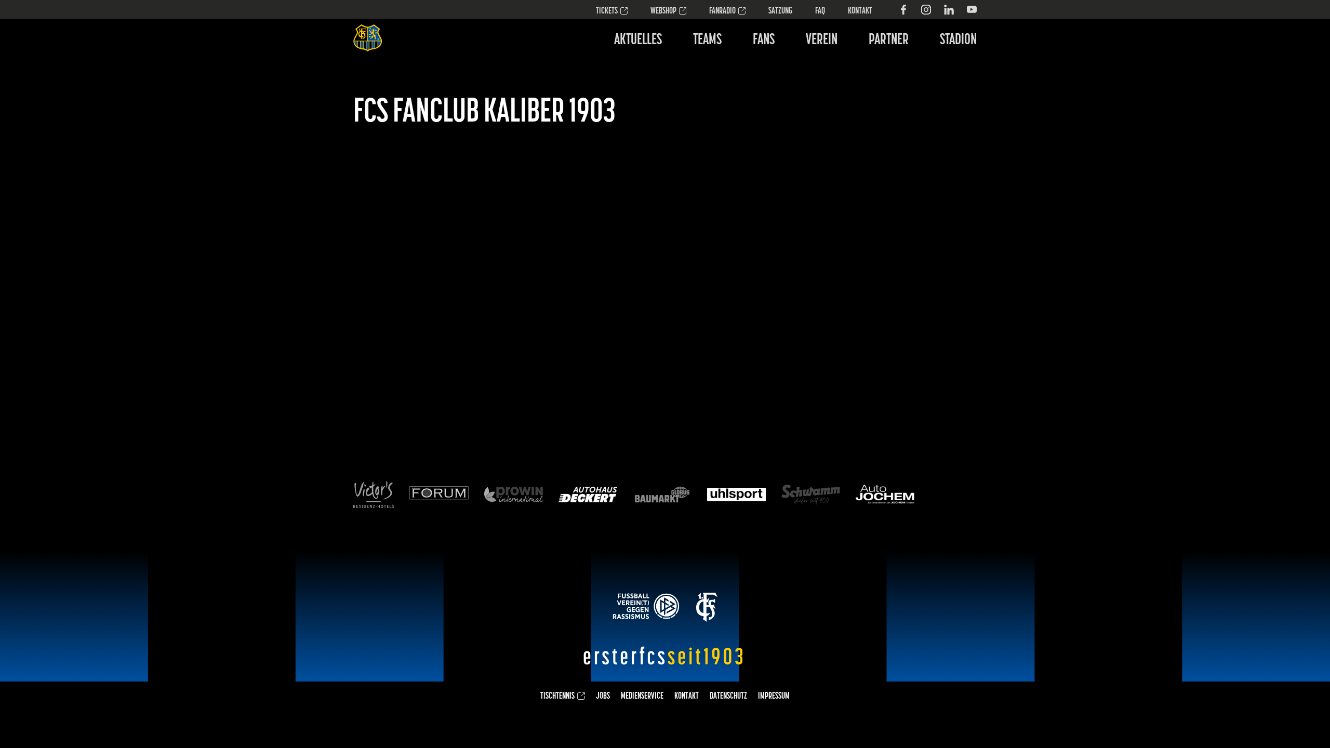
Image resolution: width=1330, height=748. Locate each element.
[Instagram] (926, 10)
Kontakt (860, 11)
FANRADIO (722, 11)
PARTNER (889, 40)
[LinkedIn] (949, 10)
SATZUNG (780, 11)
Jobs (603, 696)
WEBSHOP (663, 11)
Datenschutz (728, 696)
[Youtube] (972, 10)
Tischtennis (557, 696)
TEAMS (707, 40)
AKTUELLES (638, 40)
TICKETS (607, 11)
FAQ (820, 11)
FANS (764, 40)
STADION (958, 40)
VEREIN (821, 40)
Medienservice (642, 696)
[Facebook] (903, 10)
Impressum (774, 696)
